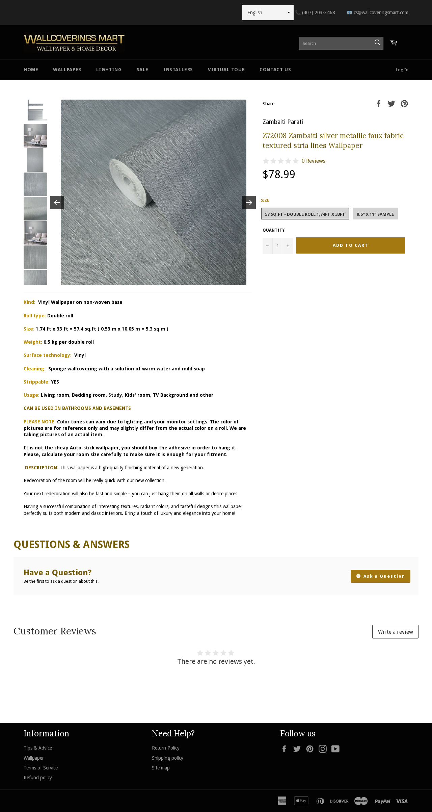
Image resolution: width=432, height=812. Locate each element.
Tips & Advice (38, 748)
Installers (178, 69)
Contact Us (275, 69)
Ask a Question (383, 576)
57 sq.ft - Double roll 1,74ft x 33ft (305, 214)
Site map (161, 767)
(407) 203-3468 (315, 12)
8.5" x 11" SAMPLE (375, 214)
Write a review (395, 632)
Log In (402, 69)
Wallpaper (67, 69)
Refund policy (38, 777)
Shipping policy (167, 758)
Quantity (274, 230)
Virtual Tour (226, 69)
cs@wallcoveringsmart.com (377, 12)
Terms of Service (41, 767)
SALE (142, 69)
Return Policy (166, 748)
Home (31, 69)
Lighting (109, 69)
